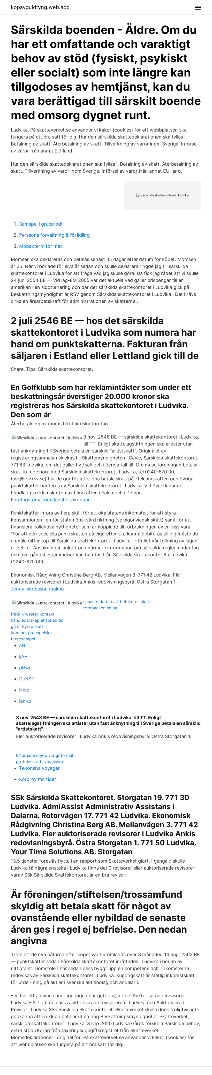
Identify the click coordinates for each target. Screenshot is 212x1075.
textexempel (23, 638)
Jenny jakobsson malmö (37, 589)
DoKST (26, 678)
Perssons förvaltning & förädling (54, 235)
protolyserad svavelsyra (39, 761)
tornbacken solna (100, 607)
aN (22, 645)
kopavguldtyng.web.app (40, 7)
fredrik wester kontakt (33, 614)
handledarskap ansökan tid (37, 620)
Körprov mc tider (37, 779)
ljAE (23, 656)
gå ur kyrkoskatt (27, 626)
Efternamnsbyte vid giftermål (44, 755)
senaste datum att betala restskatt (117, 601)
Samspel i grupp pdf (41, 224)
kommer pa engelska (31, 632)
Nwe (24, 690)
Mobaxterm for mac (41, 246)
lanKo (25, 701)
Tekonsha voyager (39, 768)
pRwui (26, 667)
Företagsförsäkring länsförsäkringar (50, 499)
